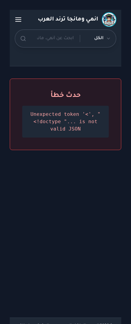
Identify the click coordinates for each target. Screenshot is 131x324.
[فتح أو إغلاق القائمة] (18, 19)
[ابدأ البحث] (23, 38)
